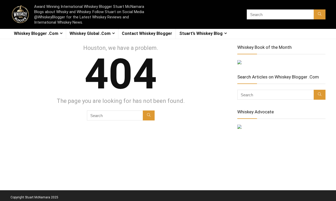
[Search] (320, 14)
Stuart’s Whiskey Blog (201, 33)
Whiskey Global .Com (90, 33)
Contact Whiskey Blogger (147, 33)
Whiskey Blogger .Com (36, 33)
